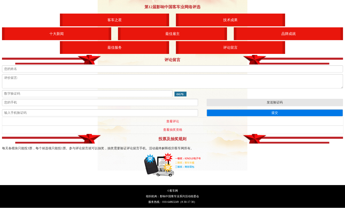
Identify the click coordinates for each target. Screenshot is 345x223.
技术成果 (230, 20)
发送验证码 (275, 102)
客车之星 (114, 20)
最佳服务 (114, 48)
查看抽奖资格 (172, 129)
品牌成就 (288, 34)
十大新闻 (56, 34)
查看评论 (172, 121)
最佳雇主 (172, 34)
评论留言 (230, 48)
